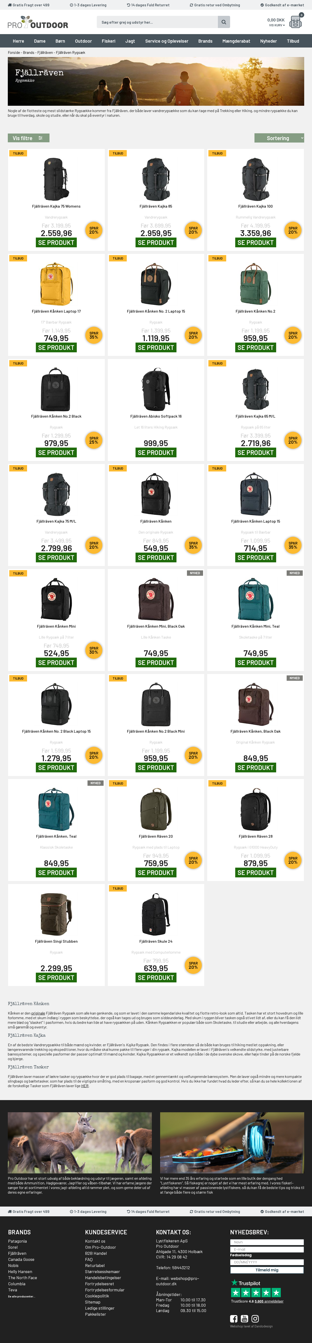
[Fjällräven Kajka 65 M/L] (255, 386)
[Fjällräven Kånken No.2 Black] (56, 386)
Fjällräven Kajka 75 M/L (56, 521)
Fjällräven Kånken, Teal (56, 836)
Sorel (13, 1247)
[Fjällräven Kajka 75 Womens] (56, 176)
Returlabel (95, 1265)
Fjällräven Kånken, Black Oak (256, 731)
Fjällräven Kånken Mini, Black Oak (156, 626)
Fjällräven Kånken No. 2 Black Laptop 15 (56, 731)
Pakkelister (95, 1314)
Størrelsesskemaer (102, 1271)
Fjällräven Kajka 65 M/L (255, 416)
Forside (14, 52)
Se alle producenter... (21, 1296)
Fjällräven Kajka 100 (255, 206)
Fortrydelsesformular (105, 1289)
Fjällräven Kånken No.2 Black (56, 416)
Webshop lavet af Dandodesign (251, 1326)
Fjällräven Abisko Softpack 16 (156, 416)
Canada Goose (21, 1259)
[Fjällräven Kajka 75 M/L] (56, 491)
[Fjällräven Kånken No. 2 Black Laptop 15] (56, 701)
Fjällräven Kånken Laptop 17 (56, 311)
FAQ (89, 1259)
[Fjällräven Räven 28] (255, 806)
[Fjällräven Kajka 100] (255, 176)
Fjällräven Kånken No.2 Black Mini (156, 731)
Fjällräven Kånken (156, 521)
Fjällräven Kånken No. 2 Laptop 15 (156, 311)
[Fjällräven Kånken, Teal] (56, 806)
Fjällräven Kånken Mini (56, 626)
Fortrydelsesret (99, 1283)
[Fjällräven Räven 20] (156, 806)
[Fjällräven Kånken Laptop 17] (56, 281)
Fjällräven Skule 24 (156, 941)
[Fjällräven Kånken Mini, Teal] (256, 596)
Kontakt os (95, 1241)
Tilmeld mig (266, 1270)
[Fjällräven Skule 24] (156, 911)
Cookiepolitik (97, 1295)
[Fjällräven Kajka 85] (156, 176)
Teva (12, 1289)
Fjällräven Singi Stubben (56, 941)
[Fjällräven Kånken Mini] (56, 596)
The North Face (22, 1277)
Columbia (16, 1283)
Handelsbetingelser (103, 1277)
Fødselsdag (241, 1255)
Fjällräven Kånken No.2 (255, 311)
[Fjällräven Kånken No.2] (255, 281)
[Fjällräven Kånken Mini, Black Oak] (156, 596)
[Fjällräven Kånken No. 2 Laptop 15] (156, 281)
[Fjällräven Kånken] (156, 491)
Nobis (13, 1265)
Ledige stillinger (100, 1308)
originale (38, 1013)
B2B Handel (96, 1253)
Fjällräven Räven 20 (156, 836)
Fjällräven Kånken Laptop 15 (255, 521)
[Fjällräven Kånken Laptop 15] (255, 491)
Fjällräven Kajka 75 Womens (56, 206)
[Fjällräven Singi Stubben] (56, 911)
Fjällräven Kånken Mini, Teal (256, 626)
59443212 (181, 1267)
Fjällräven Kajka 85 (156, 206)
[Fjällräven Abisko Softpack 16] (156, 386)
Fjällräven (17, 1253)
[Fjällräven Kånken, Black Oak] (256, 701)
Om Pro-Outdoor (100, 1247)
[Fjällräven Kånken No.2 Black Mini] (156, 701)
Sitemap (92, 1302)
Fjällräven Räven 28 (256, 836)
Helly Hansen (20, 1271)
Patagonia (17, 1241)
